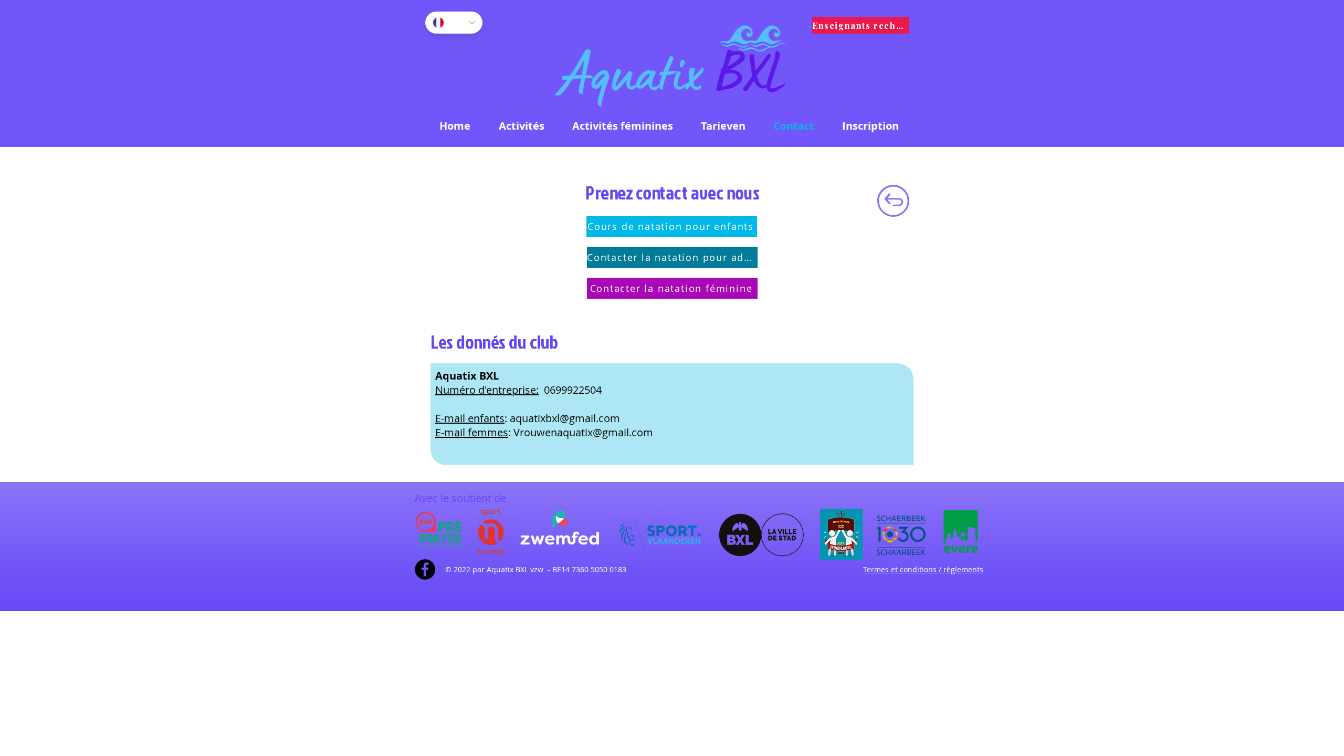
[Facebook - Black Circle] (425, 569)
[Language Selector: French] (453, 23)
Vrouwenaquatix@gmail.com (583, 432)
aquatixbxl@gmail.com (565, 418)
